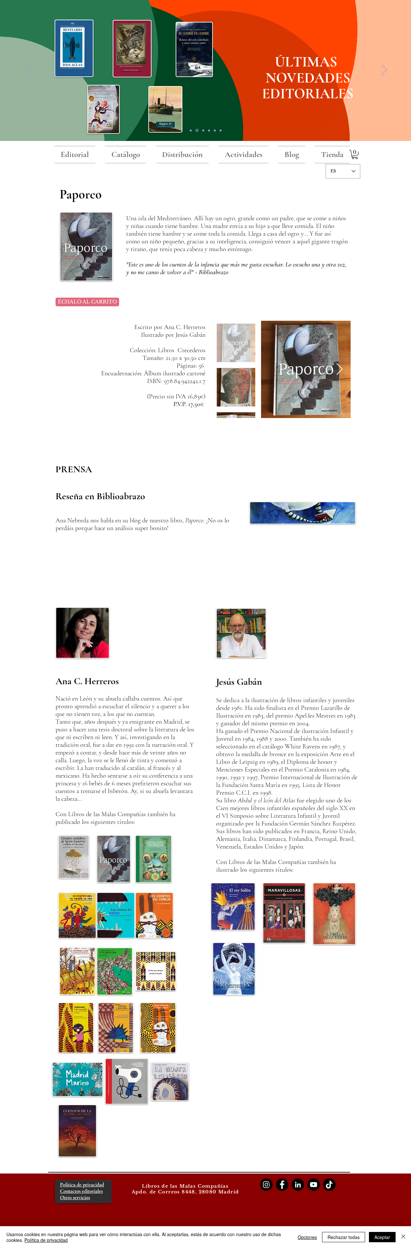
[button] (354, 154)
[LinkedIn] (298, 1184)
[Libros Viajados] (191, 130)
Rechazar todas (344, 1237)
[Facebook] (282, 1184)
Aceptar (382, 1237)
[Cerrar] (403, 1237)
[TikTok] (329, 1184)
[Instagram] (266, 1184)
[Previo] (27, 70)
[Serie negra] (209, 130)
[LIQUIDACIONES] (221, 130)
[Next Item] (339, 369)
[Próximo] (384, 70)
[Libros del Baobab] (215, 130)
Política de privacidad (46, 1240)
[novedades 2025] (197, 130)
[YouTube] (313, 1184)
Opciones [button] (307, 1237)
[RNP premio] (203, 130)
